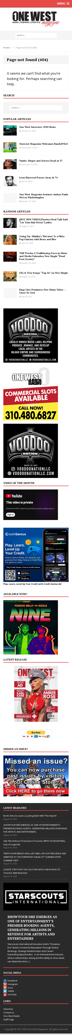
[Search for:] (36, 35)
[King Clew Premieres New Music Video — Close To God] (10, 296)
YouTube (12, 994)
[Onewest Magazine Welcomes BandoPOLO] (10, 150)
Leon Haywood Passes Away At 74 (38, 177)
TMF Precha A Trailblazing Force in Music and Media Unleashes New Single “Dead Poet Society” (43, 256)
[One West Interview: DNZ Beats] (10, 133)
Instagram (13, 984)
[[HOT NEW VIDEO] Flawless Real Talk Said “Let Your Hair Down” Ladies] (10, 225)
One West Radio (11, 1015)
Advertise (8, 1008)
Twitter (11, 990)
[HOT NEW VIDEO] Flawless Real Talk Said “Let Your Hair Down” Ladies (43, 221)
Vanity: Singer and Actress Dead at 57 (40, 160)
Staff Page (8, 1019)
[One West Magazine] (36, 19)
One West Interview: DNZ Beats (37, 126)
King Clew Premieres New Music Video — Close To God (42, 291)
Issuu (10, 987)
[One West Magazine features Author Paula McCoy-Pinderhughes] (10, 200)
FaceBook (12, 980)
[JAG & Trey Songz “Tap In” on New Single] (10, 279)
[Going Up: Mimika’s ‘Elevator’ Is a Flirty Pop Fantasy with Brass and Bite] (10, 242)
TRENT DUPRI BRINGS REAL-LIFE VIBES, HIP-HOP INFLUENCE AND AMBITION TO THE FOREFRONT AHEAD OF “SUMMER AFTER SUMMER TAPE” (34, 857)
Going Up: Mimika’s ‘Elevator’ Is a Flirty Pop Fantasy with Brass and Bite (41, 238)
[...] (28, 961)
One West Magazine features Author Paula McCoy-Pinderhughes (43, 196)
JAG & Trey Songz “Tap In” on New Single (43, 272)
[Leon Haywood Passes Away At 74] (10, 184)
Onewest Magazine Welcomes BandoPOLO (43, 143)
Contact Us (8, 1012)
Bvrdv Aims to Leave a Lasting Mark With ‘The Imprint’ (30, 815)
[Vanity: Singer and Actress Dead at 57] (10, 167)
